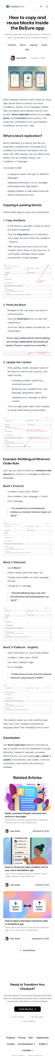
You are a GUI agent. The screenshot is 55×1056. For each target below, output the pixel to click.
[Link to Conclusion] (27, 738)
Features (10, 1037)
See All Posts (29, 950)
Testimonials (42, 1037)
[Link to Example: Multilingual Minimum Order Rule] (27, 461)
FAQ (30, 1037)
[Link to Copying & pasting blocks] (27, 205)
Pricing (21, 1037)
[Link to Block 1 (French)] (27, 486)
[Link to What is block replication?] (27, 136)
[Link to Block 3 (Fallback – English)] (27, 647)
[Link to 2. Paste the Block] (27, 305)
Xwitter (42, 1044)
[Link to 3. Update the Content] (27, 362)
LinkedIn (26, 1050)
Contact (11, 1044)
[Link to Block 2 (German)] (27, 562)
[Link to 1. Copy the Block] (27, 220)
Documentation (25, 1044)
